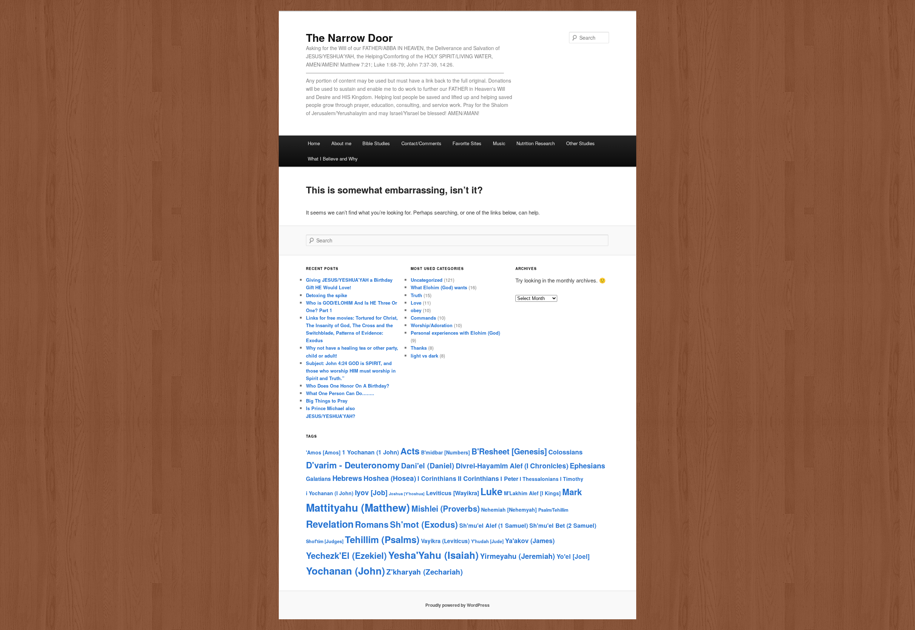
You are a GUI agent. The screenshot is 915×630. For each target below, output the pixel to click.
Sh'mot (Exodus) (424, 524)
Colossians (565, 452)
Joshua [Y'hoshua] (407, 493)
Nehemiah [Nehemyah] (509, 509)
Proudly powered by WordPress (457, 605)
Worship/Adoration (431, 325)
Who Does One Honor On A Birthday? (347, 385)
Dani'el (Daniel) (427, 465)
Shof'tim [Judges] (324, 541)
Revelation (329, 524)
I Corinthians (436, 478)
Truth (416, 295)
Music (499, 143)
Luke (491, 491)
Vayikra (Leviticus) (445, 541)
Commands (423, 317)
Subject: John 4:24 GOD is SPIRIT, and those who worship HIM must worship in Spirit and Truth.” (351, 371)
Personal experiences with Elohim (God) (455, 332)
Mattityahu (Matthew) (358, 507)
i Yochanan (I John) (329, 493)
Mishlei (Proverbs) (445, 508)
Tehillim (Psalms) (382, 539)
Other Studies (580, 143)
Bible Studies (376, 143)
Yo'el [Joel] (573, 556)
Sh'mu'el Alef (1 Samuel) (493, 525)
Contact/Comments (421, 143)
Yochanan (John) (345, 570)
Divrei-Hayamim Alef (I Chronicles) (512, 466)
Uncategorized (426, 279)
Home (314, 143)
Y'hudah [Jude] (487, 541)
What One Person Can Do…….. (340, 393)
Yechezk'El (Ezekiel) (346, 555)
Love (416, 302)
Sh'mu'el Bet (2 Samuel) (562, 525)
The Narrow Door (349, 37)
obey (416, 310)
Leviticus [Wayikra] (452, 493)
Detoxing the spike (326, 295)
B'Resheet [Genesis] (509, 451)
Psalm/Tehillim (553, 510)
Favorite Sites (466, 143)
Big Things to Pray (326, 400)
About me (341, 143)
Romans (372, 524)
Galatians (318, 479)
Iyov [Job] (371, 492)
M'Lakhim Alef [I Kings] (532, 493)
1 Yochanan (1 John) (370, 452)
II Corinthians (478, 478)
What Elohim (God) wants (439, 287)
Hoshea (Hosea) (389, 478)
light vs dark (424, 355)
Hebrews (347, 478)
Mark (572, 492)
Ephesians (587, 465)
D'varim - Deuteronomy (353, 465)
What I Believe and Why (333, 158)
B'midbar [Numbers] (445, 452)
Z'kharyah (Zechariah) (424, 571)
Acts (410, 450)
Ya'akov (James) (530, 540)
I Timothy (571, 478)
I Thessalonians (539, 478)
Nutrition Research (535, 143)
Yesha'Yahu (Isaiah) (433, 555)
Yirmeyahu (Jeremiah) (517, 556)
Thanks (419, 347)
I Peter (509, 478)
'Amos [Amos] (323, 452)
